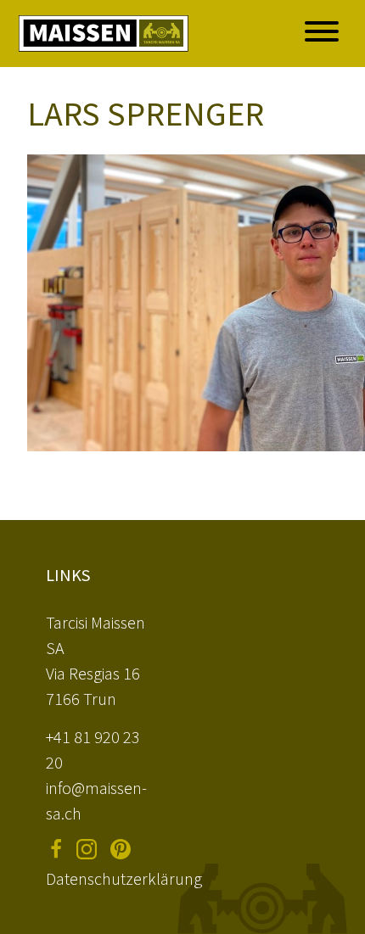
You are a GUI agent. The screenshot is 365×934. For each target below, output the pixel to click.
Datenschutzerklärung (124, 878)
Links (68, 574)
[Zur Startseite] (103, 33)
